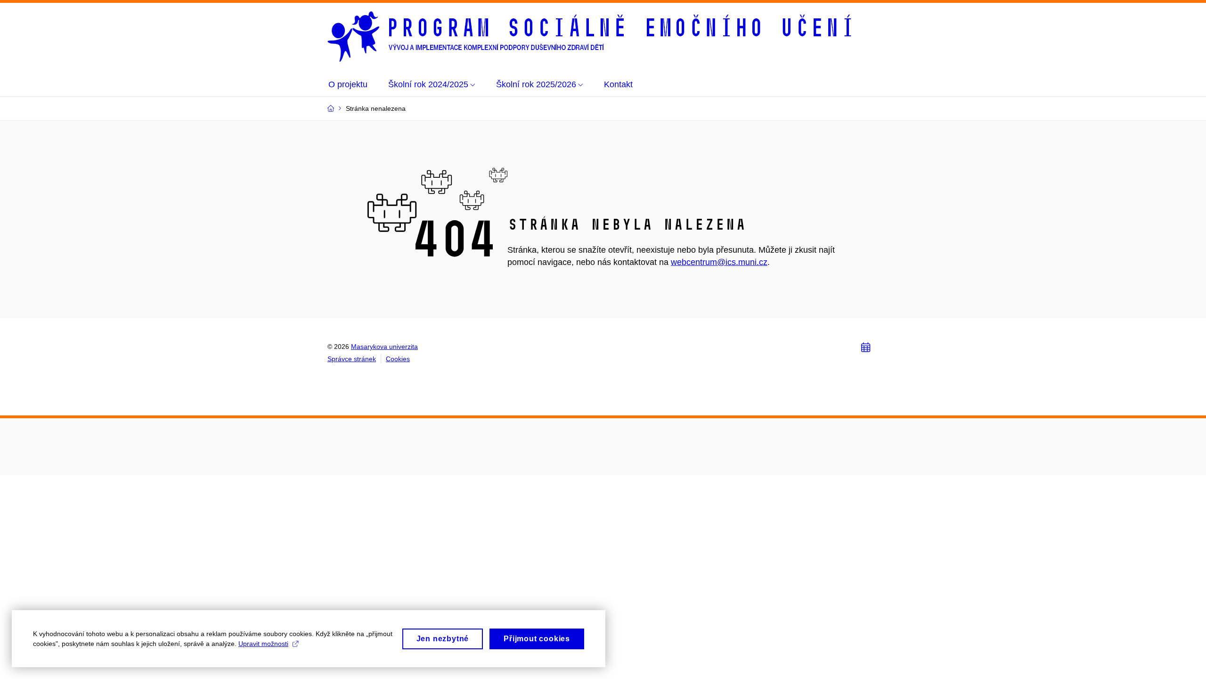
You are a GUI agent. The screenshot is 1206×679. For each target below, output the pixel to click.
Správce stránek (351, 359)
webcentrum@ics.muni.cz (719, 262)
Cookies (398, 359)
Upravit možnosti (263, 643)
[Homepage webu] (591, 36)
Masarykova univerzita (384, 346)
